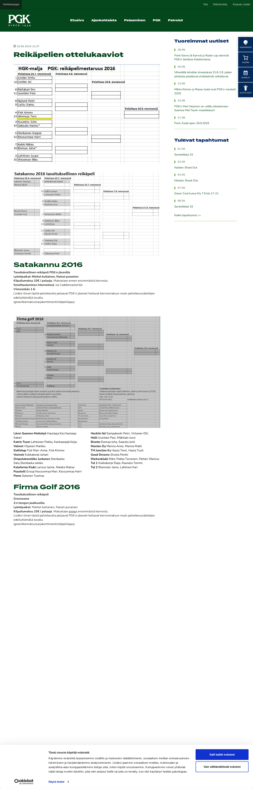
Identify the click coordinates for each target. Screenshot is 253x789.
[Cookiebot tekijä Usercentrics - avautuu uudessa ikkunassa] (24, 782)
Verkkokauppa (11, 4)
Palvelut (175, 20)
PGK (157, 20)
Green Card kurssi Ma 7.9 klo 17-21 (196, 193)
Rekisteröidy (220, 4)
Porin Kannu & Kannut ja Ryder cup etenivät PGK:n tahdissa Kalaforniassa (201, 57)
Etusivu (77, 20)
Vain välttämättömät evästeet (222, 766)
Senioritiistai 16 (183, 206)
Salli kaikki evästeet (222, 754)
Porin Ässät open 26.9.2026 (191, 123)
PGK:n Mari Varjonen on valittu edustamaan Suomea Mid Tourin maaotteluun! (201, 108)
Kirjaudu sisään (241, 4)
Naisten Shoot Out (185, 167)
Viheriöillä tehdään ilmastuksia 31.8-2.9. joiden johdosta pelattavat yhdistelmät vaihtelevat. (203, 74)
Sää (205, 4)
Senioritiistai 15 (183, 154)
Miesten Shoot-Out (186, 180)
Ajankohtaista (104, 20)
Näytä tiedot (56, 781)
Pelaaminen (134, 20)
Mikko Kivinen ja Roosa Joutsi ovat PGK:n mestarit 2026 (205, 91)
